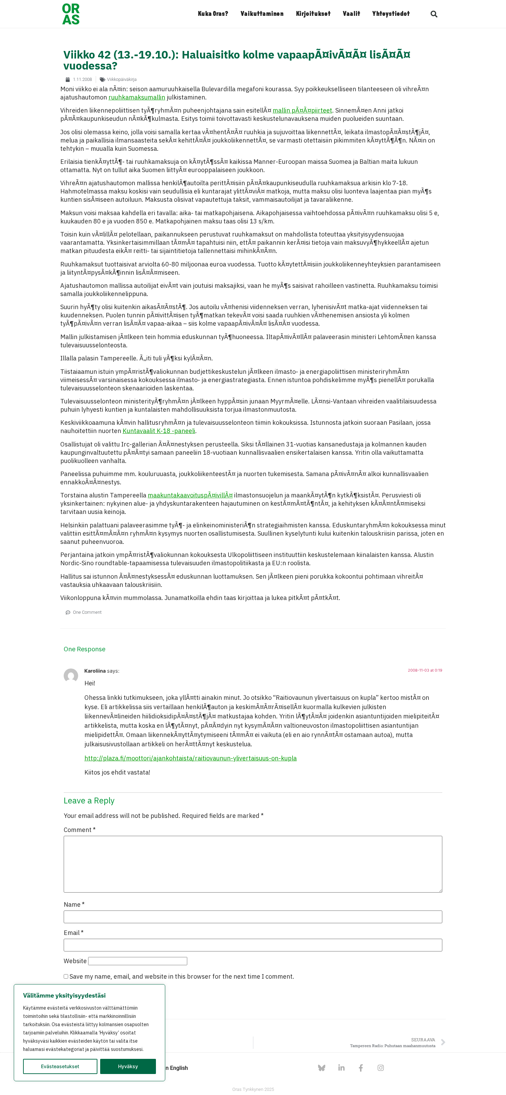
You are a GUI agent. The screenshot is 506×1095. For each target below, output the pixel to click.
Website (75, 961)
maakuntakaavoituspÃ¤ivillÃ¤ (190, 495)
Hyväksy (128, 1066)
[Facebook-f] (361, 1068)
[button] (434, 14)
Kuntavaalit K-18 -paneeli (159, 431)
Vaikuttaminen (262, 14)
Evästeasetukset (60, 1066)
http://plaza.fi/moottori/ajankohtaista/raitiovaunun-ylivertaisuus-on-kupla (190, 758)
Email (74, 933)
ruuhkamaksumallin (136, 97)
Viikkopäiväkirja (122, 79)
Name (74, 905)
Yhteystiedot (391, 14)
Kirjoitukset (313, 14)
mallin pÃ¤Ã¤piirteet (302, 110)
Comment (80, 830)
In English (176, 1068)
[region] (89, 1032)
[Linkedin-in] (341, 1068)
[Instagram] (380, 1068)
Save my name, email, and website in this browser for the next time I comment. (182, 976)
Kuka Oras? (213, 14)
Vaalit (351, 14)
